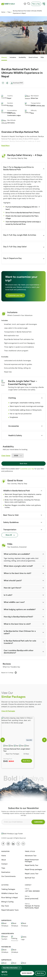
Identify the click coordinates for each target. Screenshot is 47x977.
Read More (5, 145)
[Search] (28, 3)
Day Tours (5, 906)
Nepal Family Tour (31, 865)
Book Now (23, 463)
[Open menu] (44, 4)
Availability (22, 57)
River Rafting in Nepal (9, 897)
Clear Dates (5, 456)
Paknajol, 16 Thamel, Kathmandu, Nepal (32, 907)
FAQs (42, 57)
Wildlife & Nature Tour (9, 893)
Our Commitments (8, 876)
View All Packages (8, 711)
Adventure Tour (30, 856)
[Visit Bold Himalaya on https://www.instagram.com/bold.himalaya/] (8, 844)
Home (3, 12)
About (3, 860)
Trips (9, 12)
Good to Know (33, 57)
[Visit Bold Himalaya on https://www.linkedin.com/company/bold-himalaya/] (13, 844)
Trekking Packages (8, 889)
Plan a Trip (36, 4)
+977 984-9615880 (32, 891)
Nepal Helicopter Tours (9, 910)
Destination (5, 872)
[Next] (44, 740)
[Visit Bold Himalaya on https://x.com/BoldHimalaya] (18, 844)
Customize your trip (15, 295)
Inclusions (13, 57)
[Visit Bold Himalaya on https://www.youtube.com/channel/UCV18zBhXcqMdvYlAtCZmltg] (23, 844)
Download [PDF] (18, 83)
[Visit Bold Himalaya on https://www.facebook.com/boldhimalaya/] (3, 844)
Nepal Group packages (33, 869)
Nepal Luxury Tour (31, 874)
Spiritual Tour (30, 878)
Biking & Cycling (7, 902)
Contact (4, 864)
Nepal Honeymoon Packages (32, 861)
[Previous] (2, 740)
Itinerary (4, 57)
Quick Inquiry (27, 973)
